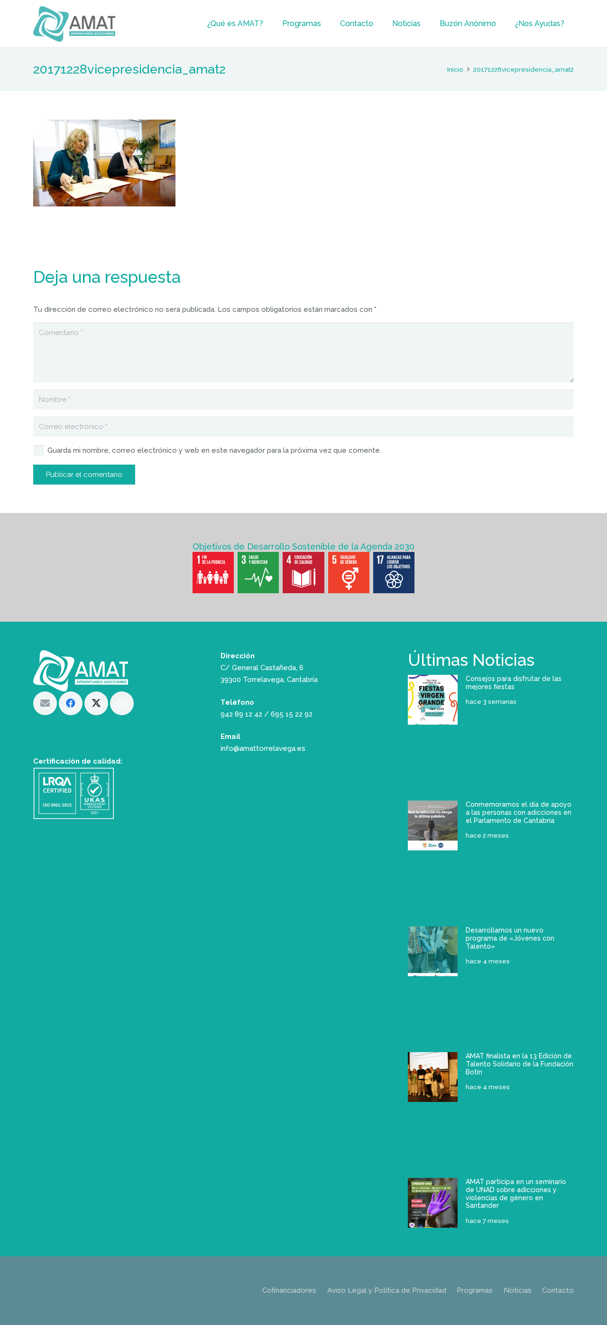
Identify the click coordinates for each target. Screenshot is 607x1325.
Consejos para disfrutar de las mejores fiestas (513, 682)
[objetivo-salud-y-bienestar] (258, 572)
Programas (475, 1290)
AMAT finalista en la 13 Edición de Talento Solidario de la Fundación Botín (519, 1064)
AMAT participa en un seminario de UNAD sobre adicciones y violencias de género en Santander (516, 1193)
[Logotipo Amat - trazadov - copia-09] (74, 24)
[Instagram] (122, 703)
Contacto (558, 1290)
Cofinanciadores (289, 1290)
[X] (96, 703)
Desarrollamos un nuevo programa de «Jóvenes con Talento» (510, 938)
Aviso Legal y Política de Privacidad (386, 1290)
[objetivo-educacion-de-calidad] (303, 572)
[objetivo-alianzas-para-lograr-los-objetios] (393, 572)
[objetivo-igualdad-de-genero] (348, 572)
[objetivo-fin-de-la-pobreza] (213, 572)
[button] (268, 24)
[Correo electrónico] (45, 703)
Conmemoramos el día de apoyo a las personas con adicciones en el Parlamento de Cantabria (518, 812)
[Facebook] (71, 703)
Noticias (518, 1290)
